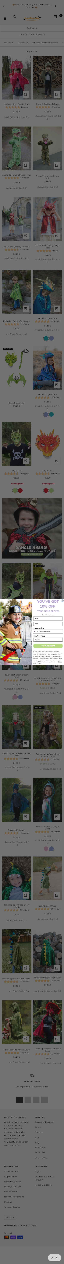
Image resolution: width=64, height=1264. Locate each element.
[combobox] (36, 632)
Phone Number (38, 628)
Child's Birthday (39, 636)
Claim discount (48, 646)
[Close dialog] (62, 600)
